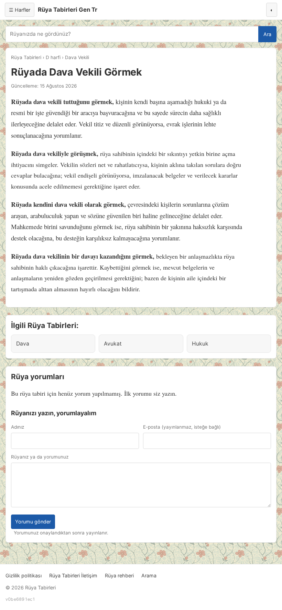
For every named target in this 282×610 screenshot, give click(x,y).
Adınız (17, 427)
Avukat (113, 343)
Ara (267, 34)
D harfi (53, 57)
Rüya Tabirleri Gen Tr (67, 9)
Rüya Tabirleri (26, 57)
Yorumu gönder (33, 521)
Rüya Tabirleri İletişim (73, 575)
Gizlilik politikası (24, 575)
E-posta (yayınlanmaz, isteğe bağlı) (182, 427)
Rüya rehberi (119, 575)
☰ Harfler (19, 10)
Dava (22, 343)
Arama (148, 575)
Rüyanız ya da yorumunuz (39, 457)
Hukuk (200, 343)
